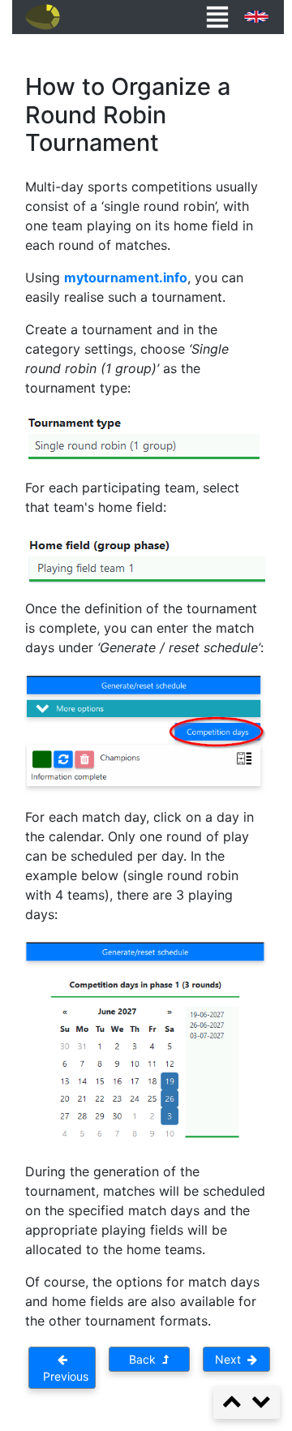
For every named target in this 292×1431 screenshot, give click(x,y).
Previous (62, 1376)
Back (145, 1359)
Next (231, 1359)
